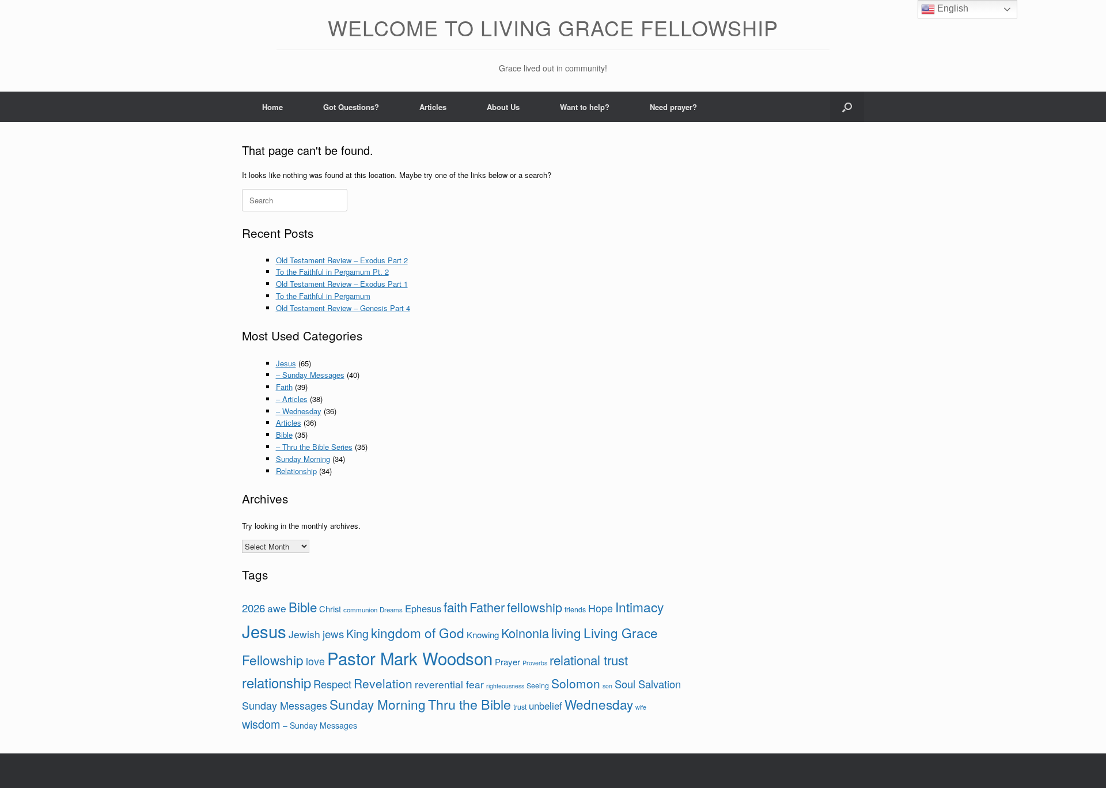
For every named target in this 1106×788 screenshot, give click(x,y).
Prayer (507, 662)
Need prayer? (673, 106)
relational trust (589, 659)
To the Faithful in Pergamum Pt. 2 (332, 271)
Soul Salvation (648, 683)
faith (455, 606)
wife (640, 707)
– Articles (292, 398)
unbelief (545, 706)
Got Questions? (351, 106)
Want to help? (584, 106)
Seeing (538, 685)
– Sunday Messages (310, 374)
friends (575, 609)
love (315, 660)
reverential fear (449, 684)
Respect (332, 683)
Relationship (296, 470)
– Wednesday (298, 411)
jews (333, 633)
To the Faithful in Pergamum (323, 295)
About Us (503, 106)
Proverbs (534, 662)
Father (487, 607)
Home (272, 106)
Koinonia (525, 633)
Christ (330, 609)
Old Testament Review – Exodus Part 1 (342, 283)
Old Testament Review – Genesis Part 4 (343, 307)
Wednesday (599, 704)
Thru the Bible (469, 704)
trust (520, 707)
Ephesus (423, 608)
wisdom (261, 723)
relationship (276, 682)
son (607, 685)
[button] (847, 107)
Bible (284, 434)
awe (276, 608)
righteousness (505, 685)
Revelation (383, 683)
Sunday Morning (303, 458)
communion (360, 609)
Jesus (286, 363)
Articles (432, 106)
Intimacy (639, 606)
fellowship (534, 607)
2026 (253, 607)
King (357, 633)
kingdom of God (417, 632)
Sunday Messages (284, 705)
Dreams (391, 609)
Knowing (483, 634)
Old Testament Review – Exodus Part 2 (342, 260)
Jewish (304, 634)
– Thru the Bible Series (314, 446)
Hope (600, 607)
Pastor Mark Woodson (410, 658)
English (951, 8)
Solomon (575, 683)
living (566, 632)
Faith (284, 386)
